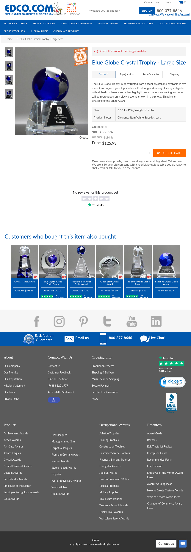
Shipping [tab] (174, 74)
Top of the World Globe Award (138, 283)
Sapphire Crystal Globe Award (166, 283)
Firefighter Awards (109, 466)
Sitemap (96, 540)
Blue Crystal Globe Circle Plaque (53, 283)
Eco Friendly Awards (15, 479)
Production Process (103, 366)
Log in (168, 2)
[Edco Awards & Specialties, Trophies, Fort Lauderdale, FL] (171, 403)
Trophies (56, 474)
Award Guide (154, 433)
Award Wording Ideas (159, 484)
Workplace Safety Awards (114, 518)
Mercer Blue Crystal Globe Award (81, 283)
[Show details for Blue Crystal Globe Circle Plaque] (53, 261)
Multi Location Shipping (105, 379)
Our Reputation (13, 379)
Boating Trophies (109, 440)
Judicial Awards (108, 473)
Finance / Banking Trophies (114, 460)
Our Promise (11, 372)
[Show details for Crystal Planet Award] (24, 261)
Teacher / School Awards (113, 505)
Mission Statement (14, 386)
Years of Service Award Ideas (163, 497)
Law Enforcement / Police (114, 479)
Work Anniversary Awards (66, 481)
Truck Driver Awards (111, 512)
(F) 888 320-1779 (58, 386)
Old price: (97, 137)
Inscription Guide (157, 453)
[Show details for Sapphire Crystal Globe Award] (166, 261)
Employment (154, 466)
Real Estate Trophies (110, 499)
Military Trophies (108, 492)
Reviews (151, 440)
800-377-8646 (169, 11)
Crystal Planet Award (24, 282)
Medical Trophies (109, 486)
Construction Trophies (112, 446)
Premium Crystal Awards (65, 454)
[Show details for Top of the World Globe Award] (138, 261)
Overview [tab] (103, 74)
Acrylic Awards (12, 440)
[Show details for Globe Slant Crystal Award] (109, 261)
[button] (54, 400)
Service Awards (60, 461)
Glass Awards (11, 499)
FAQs (95, 399)
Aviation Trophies (109, 433)
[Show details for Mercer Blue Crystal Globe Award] (81, 261)
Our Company (12, 366)
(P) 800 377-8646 (58, 379)
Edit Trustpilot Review (159, 446)
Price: (96, 143)
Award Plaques (12, 453)
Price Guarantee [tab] (151, 74)
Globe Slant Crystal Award (109, 283)
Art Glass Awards (13, 446)
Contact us (54, 366)
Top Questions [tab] (127, 74)
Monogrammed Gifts (63, 441)
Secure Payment (101, 386)
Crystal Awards (12, 460)
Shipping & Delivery (103, 372)
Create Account (151, 2)
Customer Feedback (59, 372)
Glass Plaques (59, 435)
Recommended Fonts (159, 460)
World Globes (59, 487)
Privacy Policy (11, 399)
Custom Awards (13, 473)
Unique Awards (60, 494)
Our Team (9, 392)
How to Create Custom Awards (165, 490)
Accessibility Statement (61, 392)
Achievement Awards (16, 433)
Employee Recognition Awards (21, 492)
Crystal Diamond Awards (18, 466)
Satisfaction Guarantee (105, 392)
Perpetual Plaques (61, 448)
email (101, 168)
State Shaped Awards (63, 468)
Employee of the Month (17, 486)
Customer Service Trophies (114, 453)
